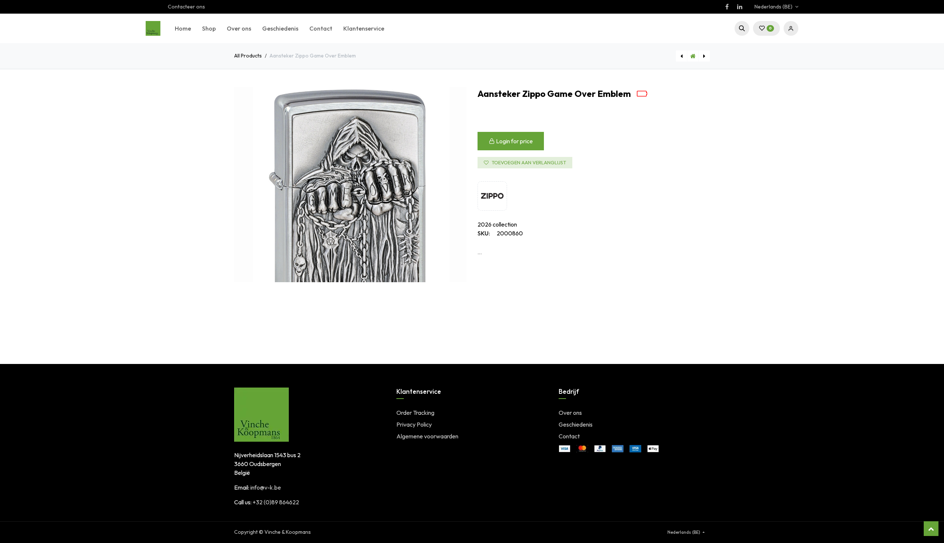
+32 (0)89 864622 (276, 502)
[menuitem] (183, 28)
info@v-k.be (265, 487)
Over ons (570, 412)
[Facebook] (727, 7)
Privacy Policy (414, 424)
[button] (742, 28)
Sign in (791, 28)
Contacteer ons (186, 6)
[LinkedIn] (740, 7)
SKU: (484, 233)
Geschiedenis (576, 424)
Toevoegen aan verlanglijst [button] (529, 162)
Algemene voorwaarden (427, 436)
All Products (248, 55)
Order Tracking (415, 412)
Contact (569, 436)
